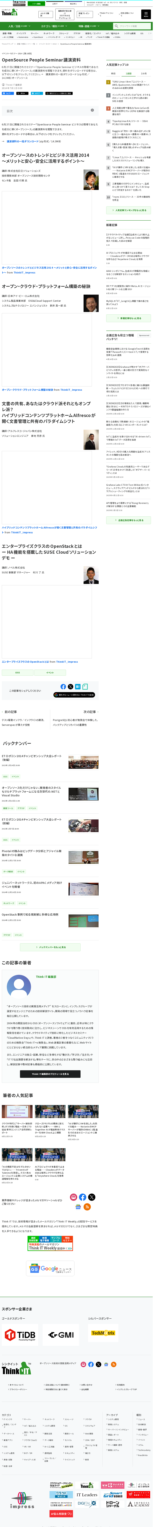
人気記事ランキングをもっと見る (130, 210)
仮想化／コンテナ (93, 33)
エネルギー (90, 5)
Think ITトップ (7, 44)
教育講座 (105, 5)
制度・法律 (8, 1466)
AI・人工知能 (8, 37)
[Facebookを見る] (91, 1364)
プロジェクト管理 (91, 1446)
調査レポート (113, 1434)
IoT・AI (106, 2)
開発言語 (48, 1433)
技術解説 (142, 1424)
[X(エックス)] (91, 1197)
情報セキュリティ (115, 1439)
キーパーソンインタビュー (118, 1429)
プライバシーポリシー (18, 1389)
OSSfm (117, 37)
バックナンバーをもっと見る (52, 947)
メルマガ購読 (44, 14)
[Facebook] (82, 1197)
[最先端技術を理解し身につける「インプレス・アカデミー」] (138, 1505)
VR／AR (27, 1446)
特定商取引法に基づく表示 (57, 1389)
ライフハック (70, 1459)
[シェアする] (63, 686)
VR (81, 37)
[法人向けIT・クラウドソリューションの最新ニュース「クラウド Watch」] (61, 1496)
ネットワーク (48, 33)
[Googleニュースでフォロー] (106, 1364)
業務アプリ (8, 1440)
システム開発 (130, 33)
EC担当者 (99, 2)
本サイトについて (17, 1384)
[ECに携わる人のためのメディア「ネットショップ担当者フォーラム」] (138, 1496)
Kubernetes (23, 37)
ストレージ (63, 33)
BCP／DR (28, 1453)
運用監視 (48, 1453)
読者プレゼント (84, 14)
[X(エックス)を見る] (98, 1364)
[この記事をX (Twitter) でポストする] (70, 686)
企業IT (54, 4)
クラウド (77, 33)
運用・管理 (69, 1446)
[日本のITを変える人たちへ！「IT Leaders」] (87, 1496)
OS (141, 33)
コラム (140, 1445)
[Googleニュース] (78, 1206)
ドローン (98, 5)
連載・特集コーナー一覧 (26, 44)
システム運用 (9, 1453)
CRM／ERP (90, 1440)
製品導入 (73, 4)
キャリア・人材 (29, 1459)
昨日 (113, 73)
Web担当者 (91, 2)
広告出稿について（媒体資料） (58, 1384)
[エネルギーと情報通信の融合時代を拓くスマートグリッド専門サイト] (112, 1496)
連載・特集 (7, 33)
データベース (9, 1433)
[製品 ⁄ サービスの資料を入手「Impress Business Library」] (61, 1505)
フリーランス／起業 (50, 1459)
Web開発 (89, 1433)
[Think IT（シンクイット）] (16, 1372)
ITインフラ (21, 33)
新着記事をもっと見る (130, 318)
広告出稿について (127, 14)
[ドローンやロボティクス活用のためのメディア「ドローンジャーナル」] (112, 1505)
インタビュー (70, 37)
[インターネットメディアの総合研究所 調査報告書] (138, 1486)
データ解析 (49, 1440)
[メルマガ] (73, 1197)
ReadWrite (142, 1455)
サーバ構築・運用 (115, 1445)
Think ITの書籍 (103, 37)
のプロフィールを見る (50, 1073)
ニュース (141, 1419)
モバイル (68, 1440)
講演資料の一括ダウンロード (22, 141)
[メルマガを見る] (83, 1364)
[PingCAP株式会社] (20, 1335)
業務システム (113, 1424)
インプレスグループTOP (127, 1389)
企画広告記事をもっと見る (130, 520)
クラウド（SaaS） (30, 1440)
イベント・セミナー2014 (48, 44)
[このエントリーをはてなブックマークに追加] (78, 686)
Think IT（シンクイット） (16, 12)
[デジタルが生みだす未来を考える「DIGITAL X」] (87, 1505)
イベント (141, 1439)
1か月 (144, 73)
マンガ (89, 37)
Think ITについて (106, 14)
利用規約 (121, 1384)
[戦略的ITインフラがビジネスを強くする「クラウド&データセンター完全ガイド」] (61, 1486)
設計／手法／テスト (30, 1433)
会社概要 (85, 1389)
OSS (5, 1446)
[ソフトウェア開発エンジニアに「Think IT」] (87, 1486)
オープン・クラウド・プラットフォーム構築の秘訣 (27, 389)
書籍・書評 (142, 1429)
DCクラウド (114, 2)
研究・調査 (123, 2)
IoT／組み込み (112, 33)
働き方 (88, 1453)
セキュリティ (69, 1453)
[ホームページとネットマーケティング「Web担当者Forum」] (112, 1486)
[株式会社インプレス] (22, 1500)
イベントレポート (54, 37)
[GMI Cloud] (61, 1335)
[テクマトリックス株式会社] (103, 1333)
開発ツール (69, 1433)
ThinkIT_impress (24, 272)
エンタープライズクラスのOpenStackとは (25, 661)
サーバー (35, 33)
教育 (87, 1459)
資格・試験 (8, 1459)
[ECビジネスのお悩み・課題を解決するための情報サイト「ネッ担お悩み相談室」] (61, 1515)
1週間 (129, 73)
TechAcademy (144, 1450)
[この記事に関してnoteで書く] (85, 687)
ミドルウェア (90, 1425)
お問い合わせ (86, 1384)
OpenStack (38, 37)
